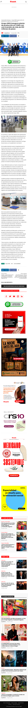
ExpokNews (7, 33)
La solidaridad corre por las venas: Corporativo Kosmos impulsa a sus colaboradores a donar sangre (10, 645)
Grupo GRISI (7, 263)
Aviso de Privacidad (16, 704)
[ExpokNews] (2, 33)
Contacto (10, 704)
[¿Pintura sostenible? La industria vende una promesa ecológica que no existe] (14, 683)
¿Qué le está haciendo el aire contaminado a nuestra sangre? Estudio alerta (7, 546)
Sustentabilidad (17, 263)
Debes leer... (3, 560)
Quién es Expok (14, 702)
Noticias (2, 668)
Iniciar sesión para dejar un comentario (14, 286)
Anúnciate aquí (21, 702)
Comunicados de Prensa (6, 20)
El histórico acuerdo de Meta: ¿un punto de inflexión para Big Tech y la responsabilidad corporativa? (8, 564)
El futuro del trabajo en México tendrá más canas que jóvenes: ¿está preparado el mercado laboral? (8, 536)
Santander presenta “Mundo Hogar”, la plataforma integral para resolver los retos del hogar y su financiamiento (21, 276)
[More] (18, 36)
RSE (12, 263)
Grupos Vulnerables (5, 543)
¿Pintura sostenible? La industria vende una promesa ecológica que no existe (12, 695)
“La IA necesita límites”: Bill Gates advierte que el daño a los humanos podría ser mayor (13, 670)
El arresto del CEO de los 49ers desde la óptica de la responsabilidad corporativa (7, 584)
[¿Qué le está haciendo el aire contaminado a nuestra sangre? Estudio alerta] (22, 547)
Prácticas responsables (5, 521)
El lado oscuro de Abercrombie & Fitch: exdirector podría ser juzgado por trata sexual (7, 574)
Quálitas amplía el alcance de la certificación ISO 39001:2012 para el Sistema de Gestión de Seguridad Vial (7, 276)
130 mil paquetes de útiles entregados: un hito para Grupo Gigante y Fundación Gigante (8, 524)
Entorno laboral (4, 532)
